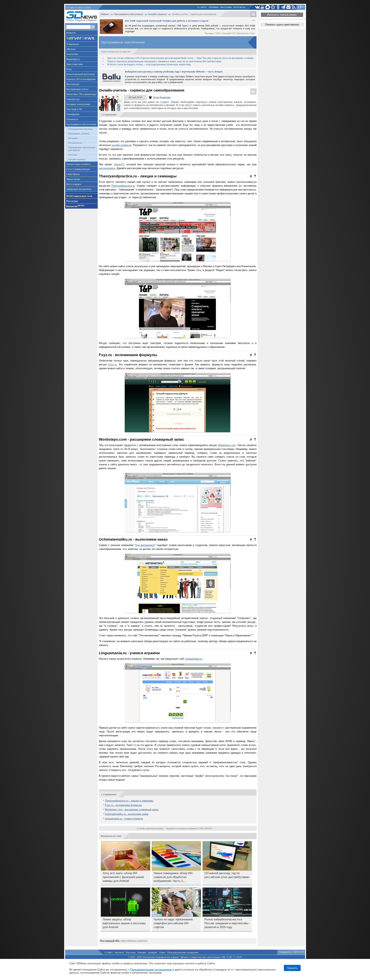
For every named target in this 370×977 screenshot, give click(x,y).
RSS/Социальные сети (79, 196)
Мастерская (72, 84)
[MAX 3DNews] (267, 7)
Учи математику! (145, 545)
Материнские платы (77, 89)
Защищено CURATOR (291, 952)
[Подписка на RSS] (293, 7)
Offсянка (70, 49)
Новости (71, 33)
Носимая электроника (78, 104)
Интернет (73, 138)
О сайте (202, 7)
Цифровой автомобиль (79, 189)
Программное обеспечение (81, 124)
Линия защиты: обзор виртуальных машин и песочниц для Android (124, 923)
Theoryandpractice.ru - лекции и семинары (129, 800)
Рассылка (226, 7)
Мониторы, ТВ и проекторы (81, 94)
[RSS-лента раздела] (253, 14)
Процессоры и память (78, 164)
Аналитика (72, 54)
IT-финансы (72, 44)
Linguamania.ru (193, 658)
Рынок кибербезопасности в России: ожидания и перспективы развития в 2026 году (226, 923)
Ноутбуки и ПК (74, 109)
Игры (69, 69)
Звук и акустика (74, 64)
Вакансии (75, 206)
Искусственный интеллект (80, 74)
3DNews (105, 14)
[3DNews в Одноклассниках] (278, 7)
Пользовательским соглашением (151, 969)
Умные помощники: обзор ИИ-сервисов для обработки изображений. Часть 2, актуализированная (173, 877)
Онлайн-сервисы (76, 159)
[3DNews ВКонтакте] (257, 7)
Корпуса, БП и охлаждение (81, 79)
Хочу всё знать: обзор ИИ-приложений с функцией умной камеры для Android (123, 877)
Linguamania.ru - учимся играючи (124, 818)
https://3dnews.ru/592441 (134, 941)
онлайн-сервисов (121, 145)
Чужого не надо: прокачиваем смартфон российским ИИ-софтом (173, 923)
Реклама (213, 7)
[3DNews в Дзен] (273, 7)
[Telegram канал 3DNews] (283, 7)
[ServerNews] (81, 38)
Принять (292, 967)
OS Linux (72, 155)
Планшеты (72, 119)
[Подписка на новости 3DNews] (288, 7)
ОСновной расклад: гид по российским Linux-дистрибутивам (226, 875)
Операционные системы (80, 129)
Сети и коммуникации (78, 169)
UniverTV (119, 164)
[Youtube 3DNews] (262, 7)
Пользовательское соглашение (182, 952)
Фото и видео (73, 184)
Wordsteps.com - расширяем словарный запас (132, 809)
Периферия (72, 114)
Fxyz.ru (112, 364)
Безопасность (75, 143)
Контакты (239, 7)
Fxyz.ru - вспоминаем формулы (123, 805)
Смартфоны (73, 174)
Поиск (162, 952)
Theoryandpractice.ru (123, 185)
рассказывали (107, 168)
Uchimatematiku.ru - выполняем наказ (126, 814)
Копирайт (152, 952)
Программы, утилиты (78, 134)
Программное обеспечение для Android (81, 148)
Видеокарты (73, 59)
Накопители (73, 99)
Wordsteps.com (227, 445)
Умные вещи (73, 179)
